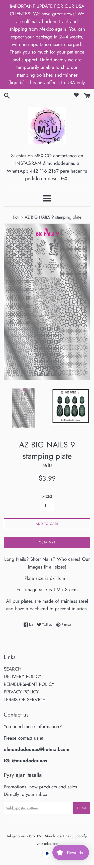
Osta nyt (47, 542)
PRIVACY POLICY (21, 691)
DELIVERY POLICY (22, 676)
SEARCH (13, 669)
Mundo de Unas (58, 836)
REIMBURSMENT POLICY (29, 684)
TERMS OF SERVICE (24, 699)
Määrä (47, 496)
